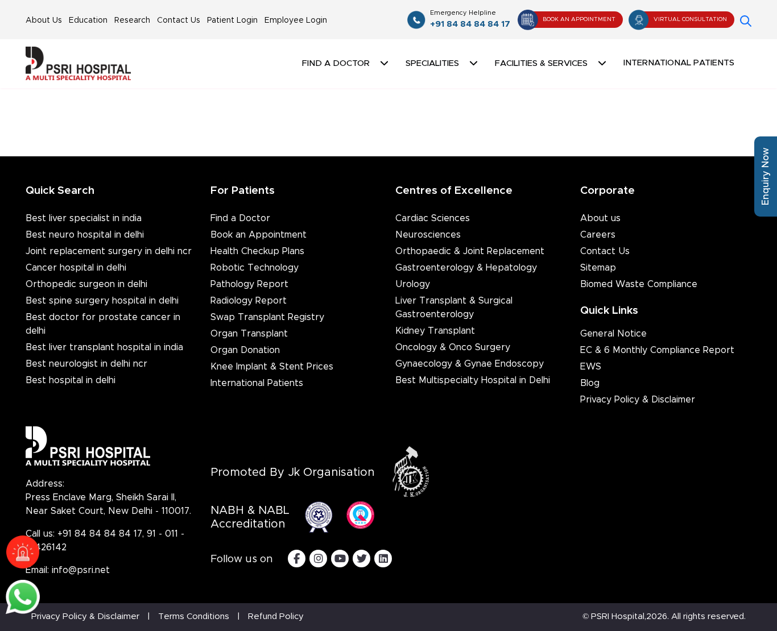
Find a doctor (336, 63)
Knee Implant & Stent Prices (271, 366)
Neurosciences (428, 234)
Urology (412, 284)
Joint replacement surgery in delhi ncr (109, 251)
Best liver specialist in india (84, 218)
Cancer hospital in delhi (76, 267)
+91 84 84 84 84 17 (470, 19)
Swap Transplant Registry (267, 317)
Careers (597, 234)
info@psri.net (81, 570)
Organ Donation (245, 350)
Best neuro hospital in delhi (85, 234)
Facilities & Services (541, 63)
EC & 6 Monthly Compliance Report (657, 350)
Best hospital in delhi (70, 380)
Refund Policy (276, 616)
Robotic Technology (254, 267)
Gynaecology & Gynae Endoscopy (469, 363)
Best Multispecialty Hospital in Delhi (472, 380)
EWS (590, 366)
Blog (590, 383)
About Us (44, 20)
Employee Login (295, 20)
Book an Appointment (258, 234)
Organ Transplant (249, 333)
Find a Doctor (240, 218)
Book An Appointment (579, 19)
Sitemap (598, 267)
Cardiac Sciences (432, 218)
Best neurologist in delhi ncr (86, 363)
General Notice (613, 333)
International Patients (678, 63)
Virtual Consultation (690, 19)
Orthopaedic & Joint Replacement (469, 251)
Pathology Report (249, 284)
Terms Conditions (193, 616)
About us (600, 218)
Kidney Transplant (435, 330)
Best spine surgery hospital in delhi (102, 300)
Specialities (432, 63)
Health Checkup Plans (257, 251)
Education (88, 20)
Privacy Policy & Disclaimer (637, 399)
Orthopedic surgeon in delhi (86, 284)
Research (132, 20)
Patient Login (232, 20)
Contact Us (178, 20)
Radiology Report (248, 300)
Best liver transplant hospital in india (104, 347)
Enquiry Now (765, 176)
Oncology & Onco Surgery (452, 347)
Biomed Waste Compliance (638, 284)
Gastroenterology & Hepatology (466, 267)
